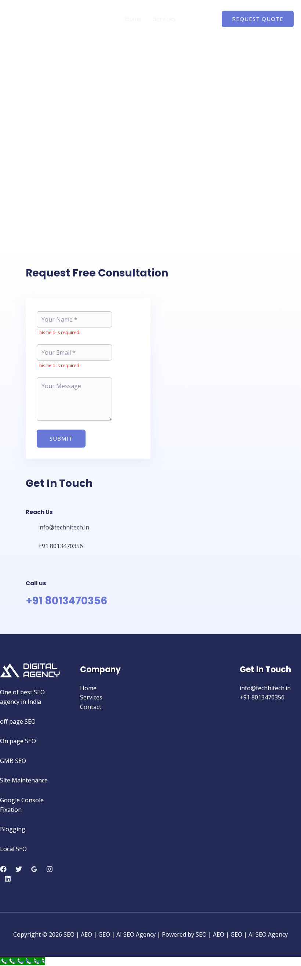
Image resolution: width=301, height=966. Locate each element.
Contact (197, 19)
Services (164, 19)
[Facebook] (3, 869)
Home (133, 19)
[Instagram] (49, 869)
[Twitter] (18, 869)
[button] (258, 19)
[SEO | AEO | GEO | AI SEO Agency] (30, 18)
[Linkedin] (7, 878)
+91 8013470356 (66, 601)
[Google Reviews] (34, 869)
